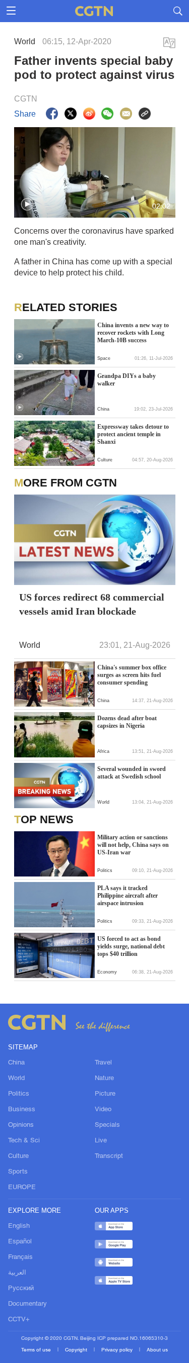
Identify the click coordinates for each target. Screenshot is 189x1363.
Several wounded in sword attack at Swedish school (131, 772)
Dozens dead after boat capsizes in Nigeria (127, 722)
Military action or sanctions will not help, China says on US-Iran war (133, 845)
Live (101, 1141)
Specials (107, 1125)
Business (21, 1110)
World (16, 1079)
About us (157, 1350)
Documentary (27, 1304)
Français (20, 1257)
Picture (105, 1094)
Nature (104, 1079)
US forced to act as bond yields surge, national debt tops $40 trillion (131, 946)
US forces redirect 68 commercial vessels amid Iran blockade (91, 604)
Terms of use (36, 1350)
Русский (21, 1289)
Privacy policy (117, 1350)
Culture (18, 1156)
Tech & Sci (24, 1141)
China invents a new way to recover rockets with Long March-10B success (133, 333)
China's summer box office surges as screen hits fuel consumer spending (131, 675)
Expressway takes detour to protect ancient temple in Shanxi (133, 434)
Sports (18, 1172)
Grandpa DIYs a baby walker (126, 379)
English (19, 1226)
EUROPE (22, 1188)
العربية (17, 1273)
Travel (103, 1063)
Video (103, 1110)
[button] (27, 205)
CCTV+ (19, 1320)
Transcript (109, 1156)
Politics (18, 1094)
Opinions (21, 1125)
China (16, 1063)
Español (20, 1242)
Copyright (77, 1350)
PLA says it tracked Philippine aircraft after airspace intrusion (127, 896)
